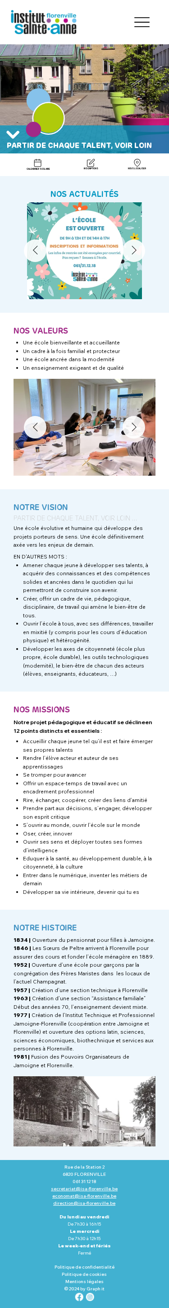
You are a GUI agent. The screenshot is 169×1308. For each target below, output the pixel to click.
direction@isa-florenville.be (84, 1203)
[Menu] (142, 22)
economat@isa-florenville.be (84, 1196)
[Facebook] (79, 1297)
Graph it (96, 1289)
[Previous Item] (35, 250)
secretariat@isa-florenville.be (84, 1189)
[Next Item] (134, 250)
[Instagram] (90, 1297)
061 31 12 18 (84, 1181)
